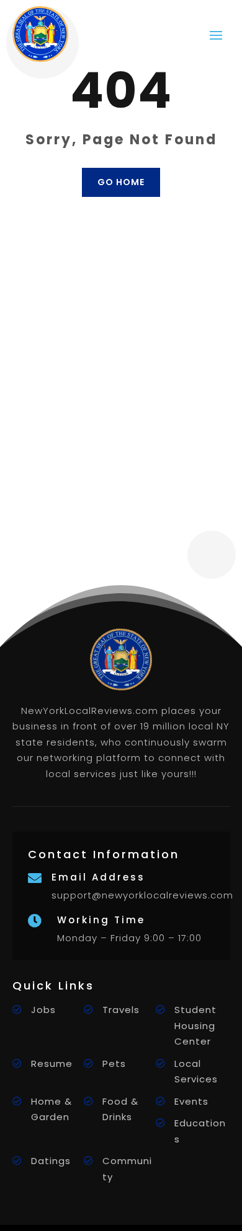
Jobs (43, 1009)
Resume (52, 1063)
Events (191, 1101)
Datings (51, 1160)
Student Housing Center (195, 1025)
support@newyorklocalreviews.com (142, 895)
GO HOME (121, 182)
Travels (121, 1009)
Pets (114, 1063)
